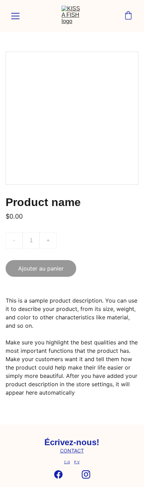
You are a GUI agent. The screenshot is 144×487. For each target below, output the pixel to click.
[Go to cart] (128, 16)
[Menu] (15, 16)
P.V (77, 462)
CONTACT (72, 451)
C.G (67, 462)
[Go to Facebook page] (58, 474)
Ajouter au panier (41, 268)
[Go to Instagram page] (86, 474)
